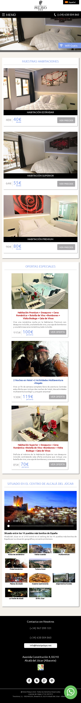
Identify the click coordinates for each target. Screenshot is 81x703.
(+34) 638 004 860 (68, 14)
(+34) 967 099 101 (40, 628)
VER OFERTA (58, 332)
